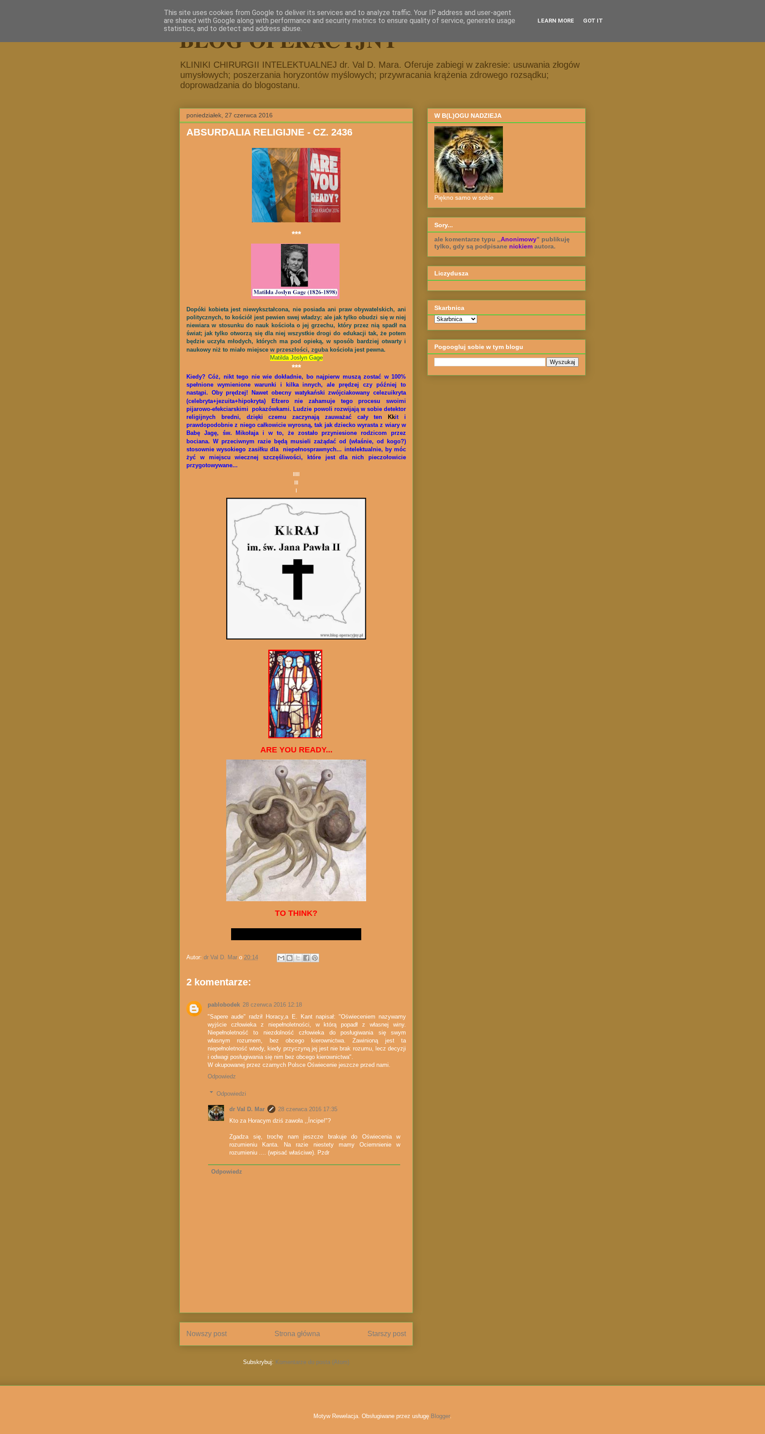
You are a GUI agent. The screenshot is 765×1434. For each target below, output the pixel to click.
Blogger (440, 1416)
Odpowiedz (222, 1076)
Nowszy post (206, 1333)
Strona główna (297, 1333)
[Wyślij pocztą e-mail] (281, 957)
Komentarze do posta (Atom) (312, 1362)
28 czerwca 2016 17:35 (307, 1109)
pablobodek (224, 1004)
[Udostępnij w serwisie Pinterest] (314, 957)
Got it (593, 20)
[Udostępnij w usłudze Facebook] (306, 957)
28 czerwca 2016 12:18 (272, 1004)
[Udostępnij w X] (298, 957)
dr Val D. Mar (247, 1109)
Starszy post (386, 1333)
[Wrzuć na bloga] (289, 957)
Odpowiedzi (231, 1093)
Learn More (555, 20)
